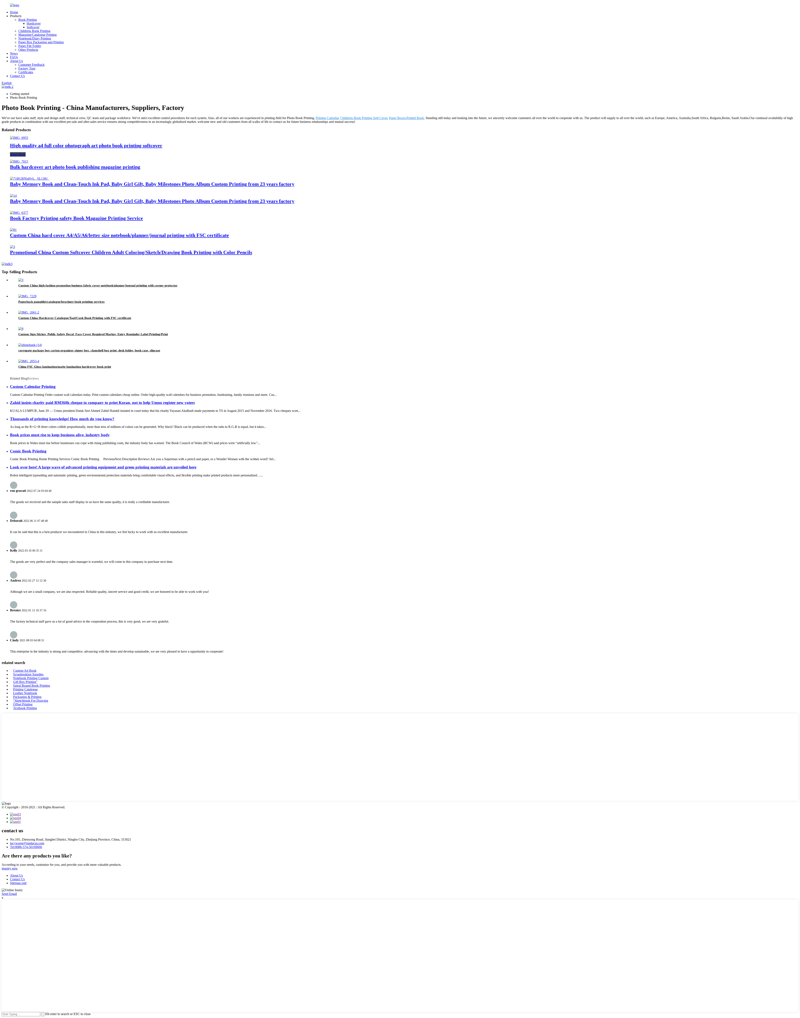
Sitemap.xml (18, 883)
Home (14, 12)
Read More (17, 154)
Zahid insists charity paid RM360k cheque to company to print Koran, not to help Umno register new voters (102, 402)
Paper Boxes (397, 118)
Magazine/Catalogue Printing (37, 34)
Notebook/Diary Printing (34, 38)
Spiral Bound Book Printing (31, 685)
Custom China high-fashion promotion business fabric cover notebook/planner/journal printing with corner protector (98, 285)
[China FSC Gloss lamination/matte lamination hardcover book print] (28, 361)
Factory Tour (26, 68)
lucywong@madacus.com (27, 843)
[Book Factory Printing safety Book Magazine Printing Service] (19, 212)
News (14, 53)
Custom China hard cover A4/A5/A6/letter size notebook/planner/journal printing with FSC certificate (119, 235)
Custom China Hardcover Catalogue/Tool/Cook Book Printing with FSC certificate (74, 318)
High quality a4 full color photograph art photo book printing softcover (86, 145)
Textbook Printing (25, 708)
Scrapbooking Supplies (28, 674)
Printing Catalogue (25, 689)
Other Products (28, 49)
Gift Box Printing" (25, 682)
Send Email (9, 894)
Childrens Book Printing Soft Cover (363, 118)
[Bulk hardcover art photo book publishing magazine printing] (19, 161)
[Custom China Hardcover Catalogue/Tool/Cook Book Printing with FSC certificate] (28, 312)
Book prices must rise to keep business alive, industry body (60, 435)
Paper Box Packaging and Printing (41, 42)
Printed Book (415, 118)
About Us (16, 61)
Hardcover (34, 23)
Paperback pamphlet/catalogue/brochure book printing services (61, 301)
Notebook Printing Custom (31, 678)
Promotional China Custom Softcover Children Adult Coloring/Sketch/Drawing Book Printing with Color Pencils (131, 252)
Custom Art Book (24, 670)
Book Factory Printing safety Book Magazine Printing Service (76, 218)
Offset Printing (22, 704)
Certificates (25, 72)
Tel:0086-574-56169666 (26, 847)
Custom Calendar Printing (33, 386)
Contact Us (17, 76)
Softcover (33, 27)
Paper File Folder (29, 46)
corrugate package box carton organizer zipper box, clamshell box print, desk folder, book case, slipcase (89, 350)
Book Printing (27, 19)
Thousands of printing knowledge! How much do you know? (62, 419)
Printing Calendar (327, 118)
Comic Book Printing (28, 451)
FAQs (14, 57)
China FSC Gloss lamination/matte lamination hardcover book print (64, 366)
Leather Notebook (25, 693)
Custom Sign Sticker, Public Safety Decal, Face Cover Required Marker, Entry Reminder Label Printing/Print (93, 334)
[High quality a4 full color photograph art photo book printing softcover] (19, 138)
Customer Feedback (31, 64)
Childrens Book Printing (34, 31)
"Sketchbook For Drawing (30, 700)
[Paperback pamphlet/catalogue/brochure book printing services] (27, 296)
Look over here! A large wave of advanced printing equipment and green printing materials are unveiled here (103, 467)
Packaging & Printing (27, 697)
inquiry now (10, 868)
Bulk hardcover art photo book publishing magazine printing (75, 167)
